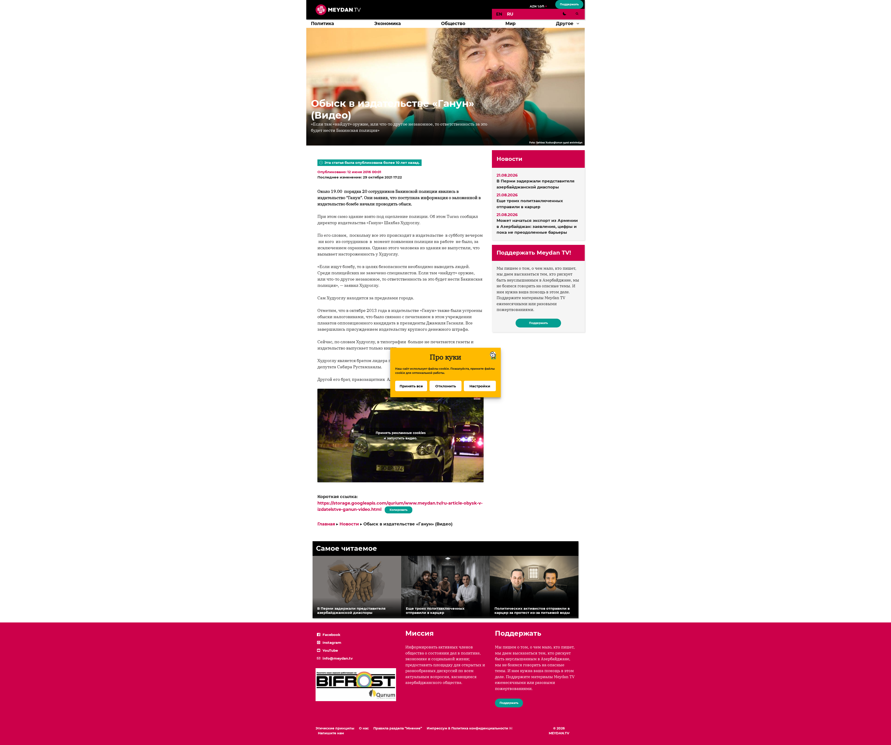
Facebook (331, 634)
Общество (453, 23)
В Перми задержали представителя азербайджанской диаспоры (536, 184)
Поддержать (569, 4)
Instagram (332, 642)
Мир (510, 23)
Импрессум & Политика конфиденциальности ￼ (469, 728)
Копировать (397, 509)
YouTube (330, 650)
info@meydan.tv (338, 658)
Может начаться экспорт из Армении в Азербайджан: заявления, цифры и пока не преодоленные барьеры (537, 226)
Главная (326, 524)
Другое (564, 23)
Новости (349, 524)
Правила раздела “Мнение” (397, 728)
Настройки (479, 386)
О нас (364, 728)
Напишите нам (331, 733)
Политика (322, 23)
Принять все (411, 386)
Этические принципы (335, 728)
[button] (579, 23)
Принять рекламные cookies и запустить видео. (401, 435)
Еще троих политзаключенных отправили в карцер (530, 203)
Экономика (387, 23)
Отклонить (445, 386)
